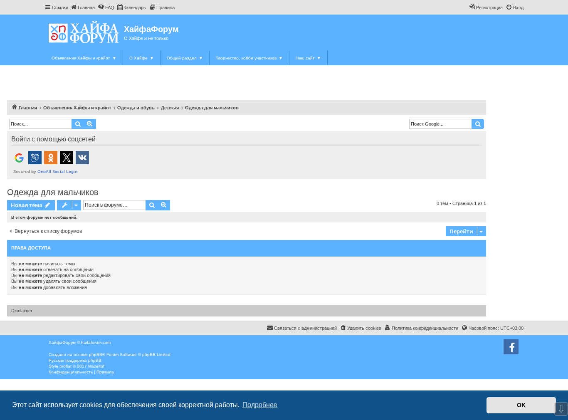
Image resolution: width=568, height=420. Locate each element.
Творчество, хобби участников (249, 58)
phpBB (95, 354)
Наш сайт (308, 58)
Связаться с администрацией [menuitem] (305, 328)
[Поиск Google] (478, 124)
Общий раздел (185, 58)
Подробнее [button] (259, 404)
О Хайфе (141, 58)
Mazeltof (96, 366)
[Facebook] (511, 346)
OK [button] (521, 405)
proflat (65, 366)
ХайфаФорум (151, 29)
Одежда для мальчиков (53, 192)
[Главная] (84, 32)
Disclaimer (21, 310)
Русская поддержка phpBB (75, 360)
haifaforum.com (96, 342)
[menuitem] (82, 7)
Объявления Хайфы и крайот (84, 58)
